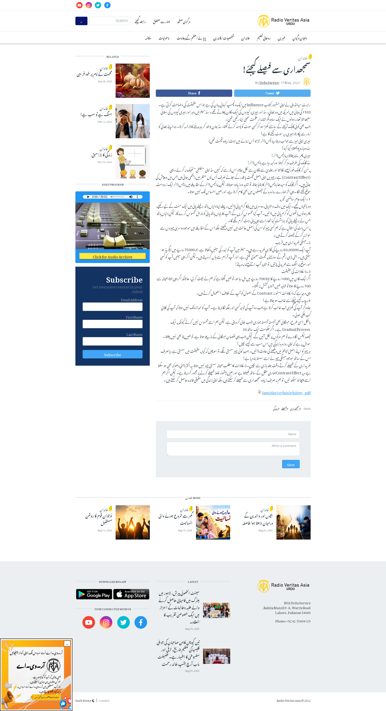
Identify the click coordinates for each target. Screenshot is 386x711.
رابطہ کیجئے (140, 21)
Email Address (132, 299)
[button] (272, 93)
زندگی (275, 408)
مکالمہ (148, 37)
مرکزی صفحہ (183, 21)
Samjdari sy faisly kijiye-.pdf (286, 391)
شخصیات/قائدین (223, 37)
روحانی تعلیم (264, 37)
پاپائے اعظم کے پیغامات (191, 37)
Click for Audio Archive (112, 256)
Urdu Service (269, 82)
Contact (104, 699)
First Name (134, 316)
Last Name (134, 333)
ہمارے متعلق (161, 21)
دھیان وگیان (300, 37)
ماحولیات (164, 37)
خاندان (245, 37)
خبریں (281, 37)
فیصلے (284, 408)
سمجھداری (294, 408)
